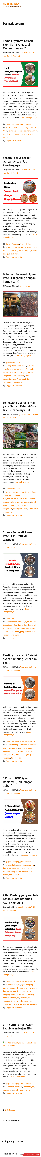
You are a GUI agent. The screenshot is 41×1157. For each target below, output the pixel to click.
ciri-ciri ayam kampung (16, 754)
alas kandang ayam (13, 247)
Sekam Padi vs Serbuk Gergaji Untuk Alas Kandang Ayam (17, 161)
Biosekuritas (21, 366)
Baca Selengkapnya (29, 117)
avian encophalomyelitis (15, 622)
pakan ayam (7, 1090)
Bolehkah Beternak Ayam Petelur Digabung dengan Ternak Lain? (19, 278)
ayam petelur (11, 366)
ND (28, 625)
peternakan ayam (18, 369)
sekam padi (26, 250)
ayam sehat (32, 744)
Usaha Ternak (18, 382)
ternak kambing (18, 376)
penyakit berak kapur (11, 631)
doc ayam (18, 1087)
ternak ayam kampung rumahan (23, 1001)
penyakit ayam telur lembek (25, 628)
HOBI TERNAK (11, 3)
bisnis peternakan (13, 127)
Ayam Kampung (12, 744)
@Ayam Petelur (26, 124)
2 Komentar (10, 638)
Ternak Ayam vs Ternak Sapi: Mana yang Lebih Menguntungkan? (18, 44)
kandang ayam (27, 247)
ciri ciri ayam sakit (18, 751)
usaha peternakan (20, 508)
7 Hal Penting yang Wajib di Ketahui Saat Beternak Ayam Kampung (20, 898)
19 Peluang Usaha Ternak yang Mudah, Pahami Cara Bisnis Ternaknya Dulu (19, 406)
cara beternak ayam (10, 748)
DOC (9, 369)
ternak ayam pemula (11, 1004)
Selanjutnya (13, 1110)
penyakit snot (25, 631)
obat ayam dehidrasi (24, 868)
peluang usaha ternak (11, 502)
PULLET (13, 372)
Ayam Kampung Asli (27, 741)
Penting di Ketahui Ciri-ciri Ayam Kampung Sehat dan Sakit (20, 659)
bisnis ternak (25, 492)
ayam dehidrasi (11, 865)
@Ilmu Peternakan (13, 362)
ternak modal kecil (16, 505)
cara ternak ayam (16, 988)
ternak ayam (32, 131)
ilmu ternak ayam (9, 991)
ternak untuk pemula (21, 134)
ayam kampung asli (13, 984)
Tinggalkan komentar (14, 141)
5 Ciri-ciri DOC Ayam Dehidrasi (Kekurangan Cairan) (18, 782)
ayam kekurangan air (26, 865)
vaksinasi (27, 1090)
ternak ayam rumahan (28, 1004)
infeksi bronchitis (19, 625)
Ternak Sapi (7, 134)
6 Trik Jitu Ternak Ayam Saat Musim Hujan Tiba (18, 1026)
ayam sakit (23, 744)
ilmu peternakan (9, 868)
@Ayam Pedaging (12, 124)
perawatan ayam (14, 250)
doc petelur (7, 625)
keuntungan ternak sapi (17, 131)
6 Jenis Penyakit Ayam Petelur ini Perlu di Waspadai (17, 536)
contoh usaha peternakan (27, 499)
